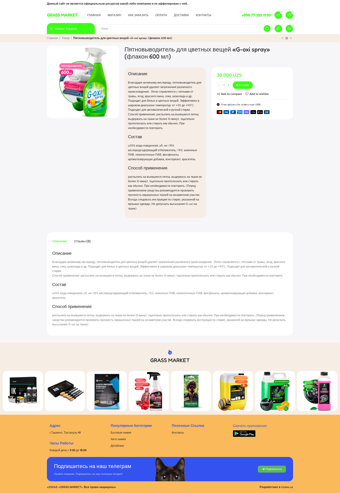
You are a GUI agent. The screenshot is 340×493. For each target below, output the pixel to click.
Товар (66, 38)
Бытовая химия (121, 432)
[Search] (267, 28)
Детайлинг (117, 445)
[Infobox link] (62, 15)
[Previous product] (282, 38)
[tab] (59, 241)
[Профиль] (278, 28)
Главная (52, 38)
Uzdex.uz (287, 487)
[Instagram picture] (23, 391)
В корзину (242, 85)
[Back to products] (287, 38)
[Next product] (291, 38)
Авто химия (118, 439)
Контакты (178, 432)
